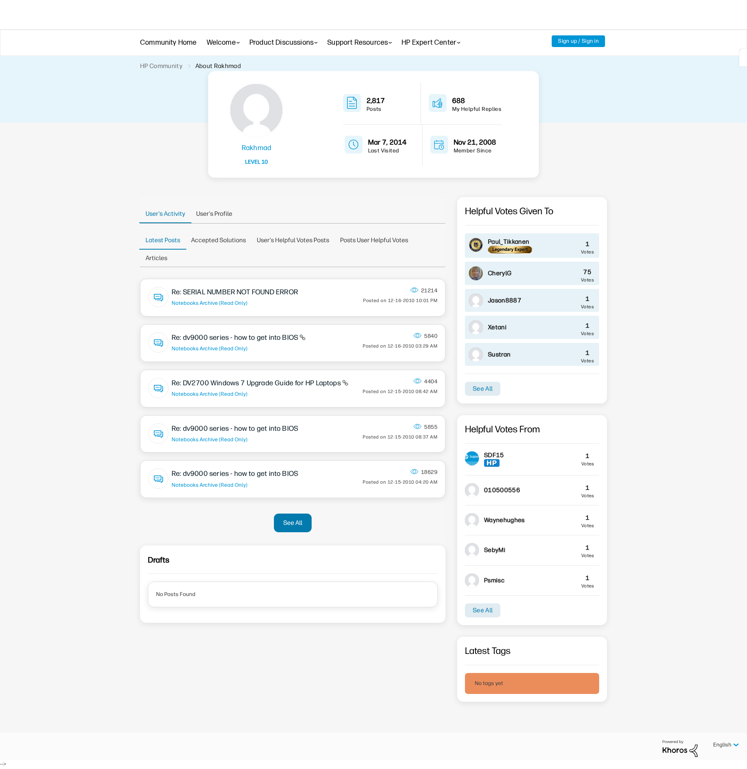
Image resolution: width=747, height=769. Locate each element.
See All (292, 522)
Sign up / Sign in (578, 41)
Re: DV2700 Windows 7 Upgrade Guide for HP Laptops (257, 383)
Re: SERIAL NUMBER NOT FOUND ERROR (235, 292)
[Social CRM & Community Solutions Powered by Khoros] (680, 748)
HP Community (161, 66)
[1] (743, 57)
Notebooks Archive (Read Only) (209, 303)
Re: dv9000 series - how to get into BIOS (236, 337)
